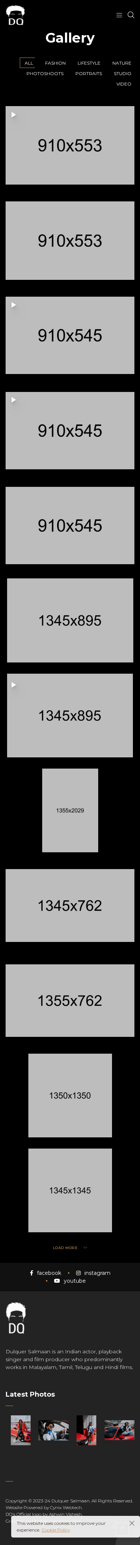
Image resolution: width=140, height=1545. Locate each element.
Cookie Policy (55, 1530)
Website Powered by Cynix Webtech (44, 1507)
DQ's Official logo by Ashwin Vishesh (44, 1514)
